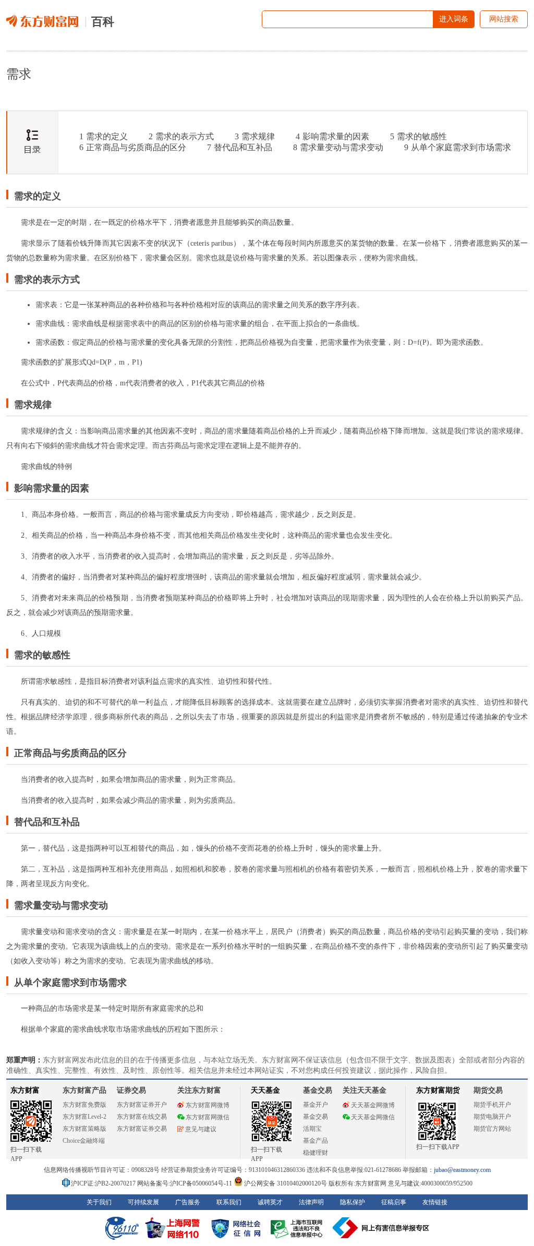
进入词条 (453, 19)
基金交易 (315, 1116)
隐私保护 (352, 1202)
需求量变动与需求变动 (338, 147)
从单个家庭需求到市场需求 (457, 147)
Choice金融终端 (84, 1140)
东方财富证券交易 (142, 1128)
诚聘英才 (270, 1202)
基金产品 (315, 1140)
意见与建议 (200, 1129)
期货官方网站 (492, 1128)
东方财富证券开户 (142, 1104)
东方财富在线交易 (142, 1116)
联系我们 (228, 1202)
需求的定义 (103, 136)
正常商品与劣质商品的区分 (132, 147)
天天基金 (265, 1090)
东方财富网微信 (207, 1117)
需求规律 (255, 136)
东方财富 (25, 1090)
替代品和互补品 (239, 147)
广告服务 (187, 1202)
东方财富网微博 (207, 1105)
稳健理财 (315, 1152)
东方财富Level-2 (84, 1116)
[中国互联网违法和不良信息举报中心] (381, 1227)
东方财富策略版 (84, 1128)
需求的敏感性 (418, 136)
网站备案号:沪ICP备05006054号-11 (185, 1183)
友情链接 (434, 1202)
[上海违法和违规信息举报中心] (298, 1227)
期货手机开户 (492, 1104)
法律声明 (311, 1202)
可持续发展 (143, 1202)
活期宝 (312, 1128)
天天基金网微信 (373, 1117)
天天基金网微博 (373, 1105)
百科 (102, 21)
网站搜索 (503, 19)
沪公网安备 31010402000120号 (285, 1183)
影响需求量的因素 (332, 136)
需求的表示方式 (181, 136)
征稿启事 (393, 1202)
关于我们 (99, 1202)
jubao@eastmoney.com (462, 1170)
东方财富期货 (438, 1090)
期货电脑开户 (492, 1116)
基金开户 (315, 1104)
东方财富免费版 (84, 1104)
